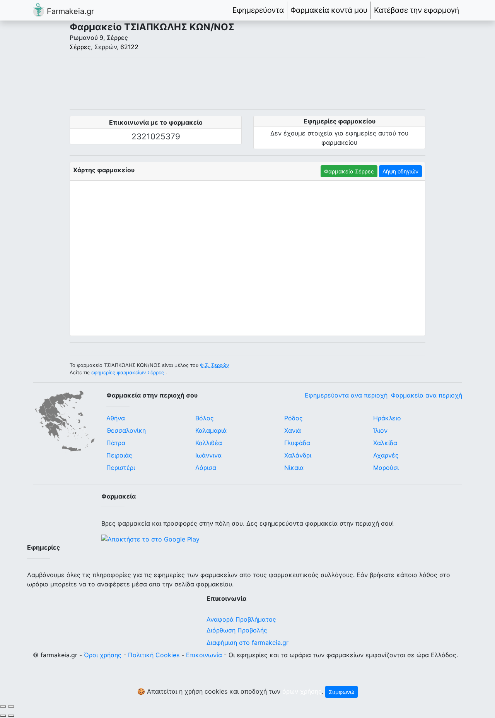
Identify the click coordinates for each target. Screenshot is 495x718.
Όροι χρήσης (102, 655)
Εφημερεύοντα (258, 10)
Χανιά (292, 430)
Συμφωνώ (341, 692)
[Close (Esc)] (3, 706)
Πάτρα (115, 443)
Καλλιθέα (208, 443)
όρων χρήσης (302, 691)
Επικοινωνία (204, 655)
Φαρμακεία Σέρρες (349, 171)
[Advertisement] (247, 83)
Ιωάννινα (208, 455)
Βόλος (204, 418)
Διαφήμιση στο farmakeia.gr (247, 642)
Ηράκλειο (387, 418)
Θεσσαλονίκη (126, 430)
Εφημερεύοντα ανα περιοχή (346, 395)
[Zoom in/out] (11, 706)
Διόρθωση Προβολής (237, 630)
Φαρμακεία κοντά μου (328, 10)
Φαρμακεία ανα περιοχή (426, 395)
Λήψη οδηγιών (400, 171)
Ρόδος (293, 418)
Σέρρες (80, 47)
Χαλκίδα (385, 443)
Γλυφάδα (297, 443)
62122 (129, 47)
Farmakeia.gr (69, 11)
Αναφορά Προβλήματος (241, 619)
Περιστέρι (120, 467)
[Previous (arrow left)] (3, 716)
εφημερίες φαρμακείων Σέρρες (127, 372)
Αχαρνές (386, 455)
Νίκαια (294, 467)
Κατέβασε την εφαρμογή (416, 10)
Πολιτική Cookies (153, 655)
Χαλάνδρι (297, 455)
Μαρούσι (386, 467)
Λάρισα (205, 467)
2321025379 (155, 136)
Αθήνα (115, 418)
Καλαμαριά (211, 430)
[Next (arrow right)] (11, 716)
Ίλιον (380, 430)
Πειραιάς (119, 455)
